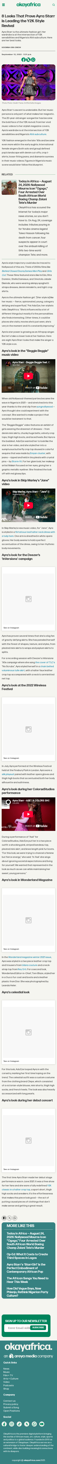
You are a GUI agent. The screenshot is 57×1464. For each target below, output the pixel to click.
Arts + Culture (10, 1378)
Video (6, 1382)
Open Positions (11, 1410)
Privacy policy (10, 1404)
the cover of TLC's (45, 662)
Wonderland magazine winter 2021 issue (29, 957)
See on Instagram (11, 628)
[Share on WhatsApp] (33, 60)
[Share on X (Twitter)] (28, 60)
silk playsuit (8, 774)
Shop (6, 1388)
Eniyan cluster (37, 453)
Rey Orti (22, 969)
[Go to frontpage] (28, 4)
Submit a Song (11, 1407)
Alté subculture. (38, 134)
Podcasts (8, 1385)
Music (6, 1372)
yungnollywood (45, 406)
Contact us (9, 1400)
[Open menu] (3, 4)
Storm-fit (17, 461)
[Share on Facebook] (23, 60)
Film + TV (8, 1375)
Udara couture (29, 965)
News (6, 1368)
